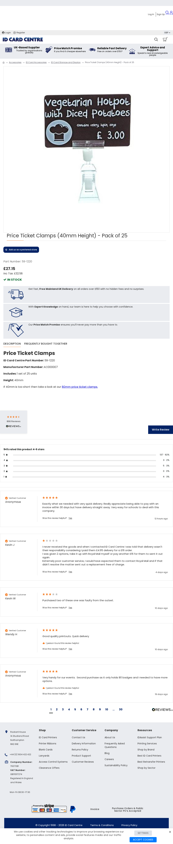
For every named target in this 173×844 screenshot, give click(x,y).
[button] (51, 710)
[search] (156, 39)
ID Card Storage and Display (66, 62)
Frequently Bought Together (45, 344)
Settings (143, 833)
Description (12, 344)
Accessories (15, 62)
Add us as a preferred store (23, 249)
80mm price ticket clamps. (80, 387)
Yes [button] (70, 518)
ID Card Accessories (36, 62)
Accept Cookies (143, 839)
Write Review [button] (160, 430)
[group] (86, 509)
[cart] (165, 39)
